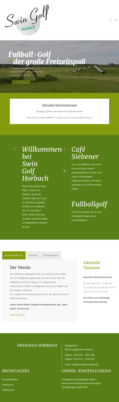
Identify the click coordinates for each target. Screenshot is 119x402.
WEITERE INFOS (17, 314)
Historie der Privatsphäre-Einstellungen (81, 383)
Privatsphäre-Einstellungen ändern (79, 379)
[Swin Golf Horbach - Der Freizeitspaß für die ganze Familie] (26, 20)
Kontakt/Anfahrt (10, 379)
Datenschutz (8, 389)
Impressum (7, 384)
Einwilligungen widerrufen (75, 386)
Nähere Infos (17, 82)
